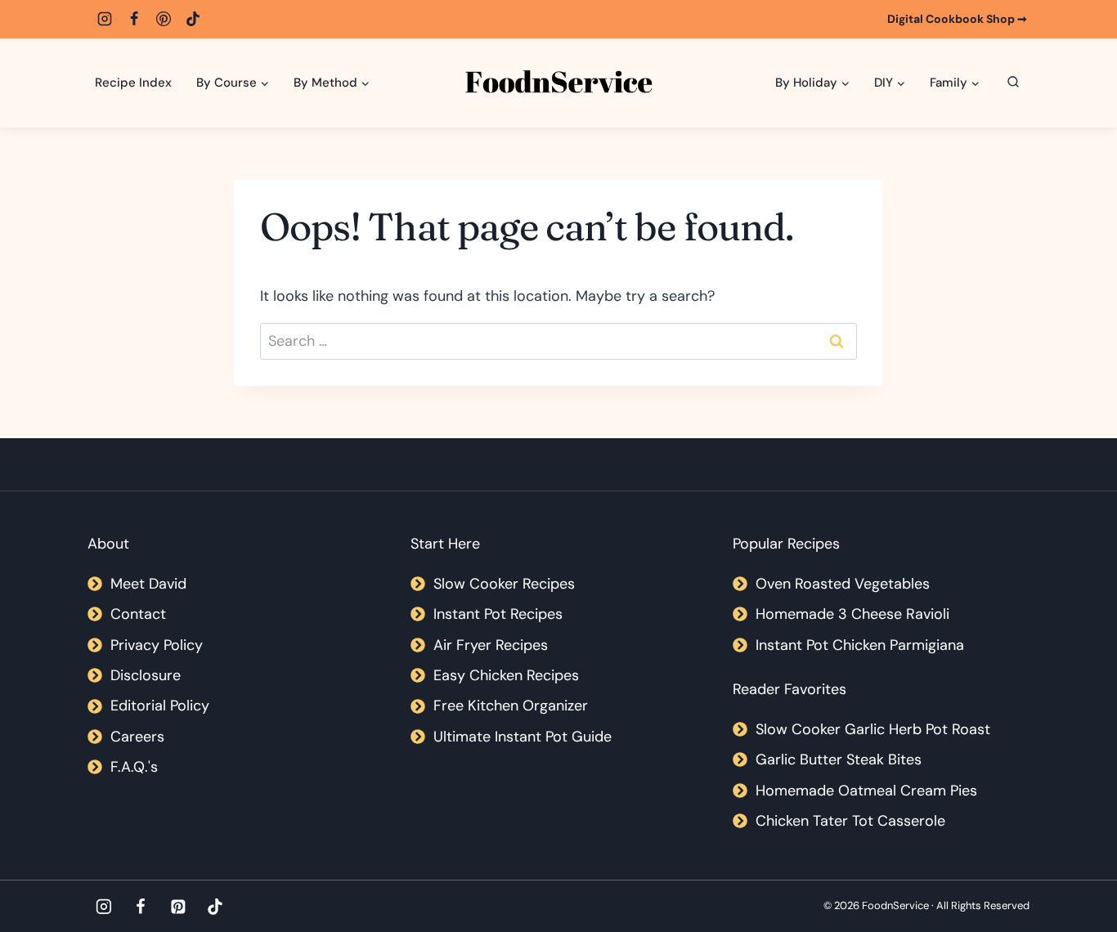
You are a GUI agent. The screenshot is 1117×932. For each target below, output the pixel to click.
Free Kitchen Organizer (510, 705)
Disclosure (145, 675)
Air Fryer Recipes (490, 645)
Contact (138, 614)
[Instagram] (104, 19)
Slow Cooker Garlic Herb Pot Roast (873, 729)
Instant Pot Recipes (498, 614)
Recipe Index (133, 82)
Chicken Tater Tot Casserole (850, 821)
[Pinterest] (163, 19)
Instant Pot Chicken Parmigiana (860, 645)
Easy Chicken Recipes (506, 675)
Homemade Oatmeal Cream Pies (866, 790)
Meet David (148, 584)
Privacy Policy (156, 645)
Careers (137, 736)
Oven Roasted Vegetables (843, 584)
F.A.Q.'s (134, 767)
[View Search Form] (1013, 82)
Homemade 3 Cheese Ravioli (852, 614)
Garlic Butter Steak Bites (839, 759)
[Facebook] (134, 19)
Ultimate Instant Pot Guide (522, 736)
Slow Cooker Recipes (504, 584)
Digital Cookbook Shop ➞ (957, 18)
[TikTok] (193, 19)
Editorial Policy (159, 705)
